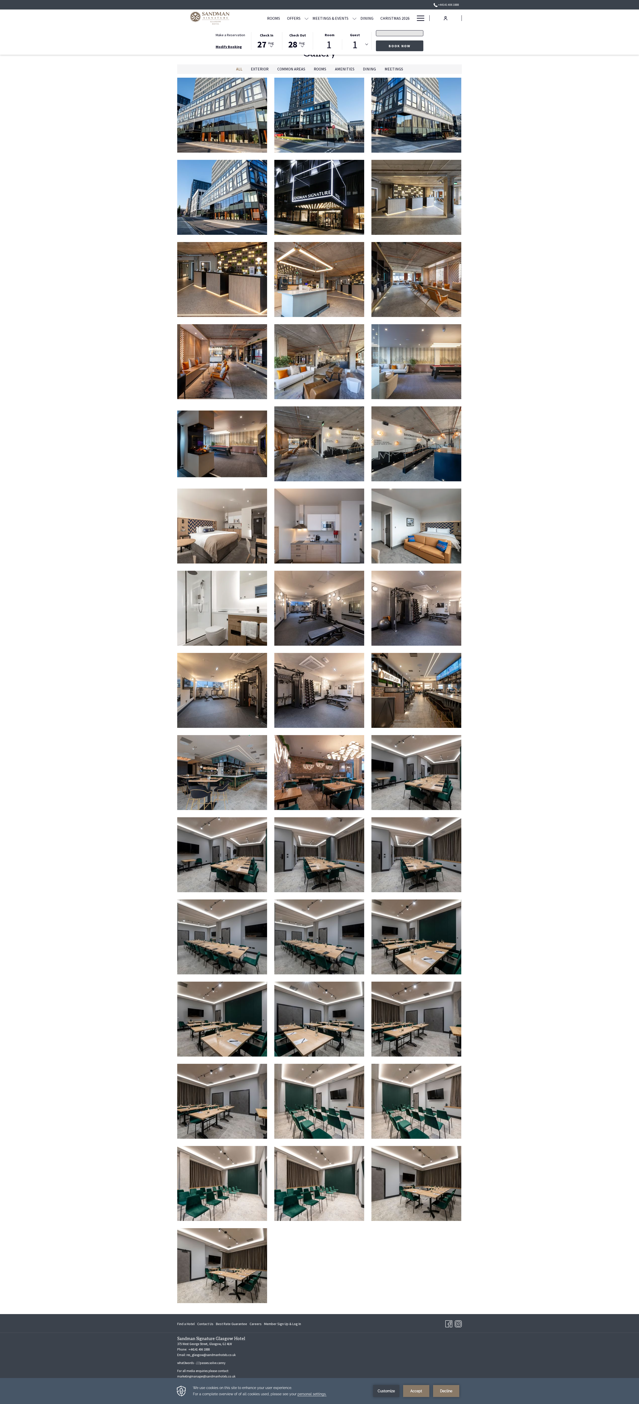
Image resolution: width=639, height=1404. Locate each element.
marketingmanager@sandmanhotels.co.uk (206, 1376)
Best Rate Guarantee (231, 1324)
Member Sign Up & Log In (282, 1324)
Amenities (344, 69)
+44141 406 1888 (448, 4)
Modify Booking (229, 46)
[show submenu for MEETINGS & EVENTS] (354, 18)
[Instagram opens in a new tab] (458, 1322)
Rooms (320, 69)
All (239, 69)
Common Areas (291, 69)
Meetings (394, 69)
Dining (369, 69)
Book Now (399, 46)
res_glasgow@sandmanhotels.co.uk (211, 1355)
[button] (266, 40)
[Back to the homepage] (209, 18)
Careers (256, 1324)
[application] (319, 1391)
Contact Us (205, 1324)
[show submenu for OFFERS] (306, 18)
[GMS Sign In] (446, 18)
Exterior (260, 69)
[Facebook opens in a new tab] (448, 1322)
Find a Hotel (186, 1324)
